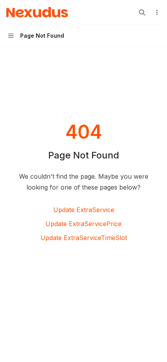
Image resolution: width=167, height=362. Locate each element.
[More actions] (157, 12)
